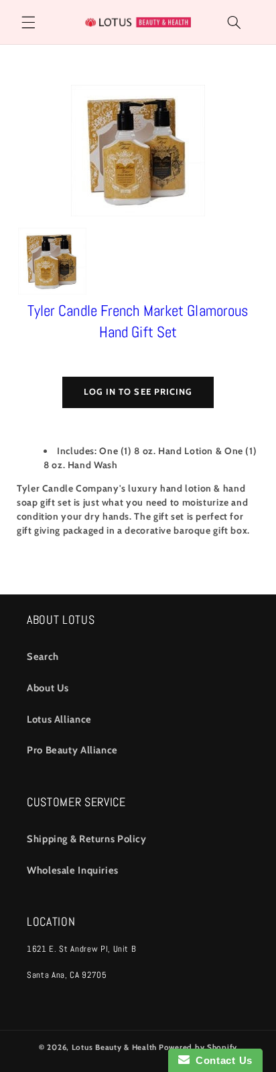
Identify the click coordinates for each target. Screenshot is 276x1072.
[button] (28, 22)
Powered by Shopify (198, 1047)
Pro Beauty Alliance (72, 750)
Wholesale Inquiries (73, 870)
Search (43, 657)
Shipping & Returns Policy (87, 839)
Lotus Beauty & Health (114, 1047)
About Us (48, 688)
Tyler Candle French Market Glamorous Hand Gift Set (138, 321)
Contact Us (221, 1060)
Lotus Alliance (59, 719)
